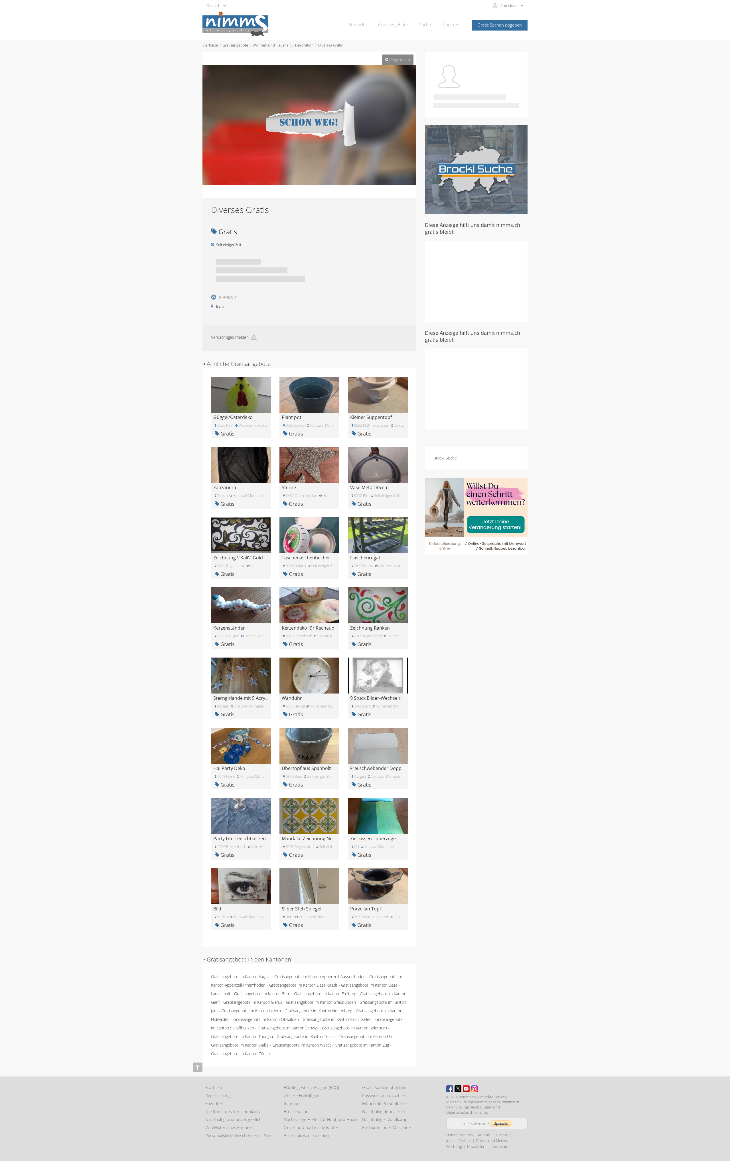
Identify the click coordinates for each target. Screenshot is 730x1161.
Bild (217, 909)
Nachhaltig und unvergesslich (233, 1119)
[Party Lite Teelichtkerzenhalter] (241, 815)
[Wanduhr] (309, 675)
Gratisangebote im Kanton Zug (362, 1045)
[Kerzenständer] (241, 605)
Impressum (499, 1146)
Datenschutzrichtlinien (465, 1112)
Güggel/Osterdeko (233, 417)
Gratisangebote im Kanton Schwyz (288, 1028)
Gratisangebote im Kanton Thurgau (242, 1036)
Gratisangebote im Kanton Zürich (240, 1053)
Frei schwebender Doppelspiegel (385, 768)
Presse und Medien (492, 1140)
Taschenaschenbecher (306, 558)
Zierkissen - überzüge (373, 838)
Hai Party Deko (229, 768)
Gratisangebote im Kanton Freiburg (325, 993)
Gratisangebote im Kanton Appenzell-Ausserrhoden (320, 976)
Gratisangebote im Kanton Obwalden (266, 1019)
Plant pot (291, 417)
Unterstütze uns (459, 1134)
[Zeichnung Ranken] (378, 605)
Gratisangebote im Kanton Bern (262, 993)
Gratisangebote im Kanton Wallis (240, 1045)
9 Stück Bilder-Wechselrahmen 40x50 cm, (394, 698)
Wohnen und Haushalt (272, 45)
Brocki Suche (445, 458)
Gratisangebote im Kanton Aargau (241, 976)
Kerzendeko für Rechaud (308, 628)
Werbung (454, 1146)
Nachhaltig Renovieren (383, 1111)
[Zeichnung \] (241, 534)
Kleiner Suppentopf (371, 417)
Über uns (451, 24)
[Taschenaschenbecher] (309, 534)
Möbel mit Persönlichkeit (385, 1103)
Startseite (358, 24)
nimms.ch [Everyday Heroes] (483, 1096)
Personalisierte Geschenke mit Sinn (238, 1135)
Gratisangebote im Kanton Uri (365, 1036)
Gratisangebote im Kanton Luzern (251, 1010)
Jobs (449, 1140)
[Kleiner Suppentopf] (378, 394)
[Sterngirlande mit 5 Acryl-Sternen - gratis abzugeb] (241, 675)
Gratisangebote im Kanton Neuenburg (318, 1010)
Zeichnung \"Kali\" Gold (238, 558)
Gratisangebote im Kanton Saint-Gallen (337, 1019)
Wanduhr (292, 698)
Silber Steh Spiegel (301, 909)
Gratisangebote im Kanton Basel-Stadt (303, 985)
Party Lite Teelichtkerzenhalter (246, 838)
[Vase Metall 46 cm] (378, 464)
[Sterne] (309, 464)
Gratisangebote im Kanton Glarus (252, 1002)
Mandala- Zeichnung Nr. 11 (310, 838)
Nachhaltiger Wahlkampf (385, 1119)
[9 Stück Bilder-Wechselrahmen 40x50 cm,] (378, 675)
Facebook (449, 1088)
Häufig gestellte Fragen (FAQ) (311, 1087)
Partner (465, 1140)
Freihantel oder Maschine (386, 1127)
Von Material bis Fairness (229, 1127)
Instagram (474, 1088)
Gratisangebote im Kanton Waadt (301, 1045)
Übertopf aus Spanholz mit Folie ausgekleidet (330, 768)
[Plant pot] (309, 394)
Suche (425, 24)
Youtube (466, 1088)
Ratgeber (292, 1103)
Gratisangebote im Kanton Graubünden (321, 1002)
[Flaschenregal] (378, 534)
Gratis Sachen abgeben (499, 25)
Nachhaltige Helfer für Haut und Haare (321, 1119)
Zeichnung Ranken (370, 628)
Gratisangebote (393, 24)
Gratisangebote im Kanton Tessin (306, 1036)
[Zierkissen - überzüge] (378, 815)
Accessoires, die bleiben (306, 1135)
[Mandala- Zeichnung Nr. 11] (309, 815)
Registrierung (218, 1095)
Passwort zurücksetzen (384, 1095)
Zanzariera (224, 487)
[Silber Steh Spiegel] (309, 885)
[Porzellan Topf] (378, 885)
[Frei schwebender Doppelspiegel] (378, 745)
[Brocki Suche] (476, 169)
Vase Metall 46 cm (369, 487)
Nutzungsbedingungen (473, 1107)
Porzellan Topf (365, 909)
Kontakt (484, 1134)
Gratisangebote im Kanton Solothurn (354, 1028)
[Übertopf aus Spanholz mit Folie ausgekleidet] (309, 745)
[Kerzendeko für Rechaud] (309, 605)
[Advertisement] (476, 281)
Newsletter (475, 1146)
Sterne (289, 487)
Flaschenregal (365, 558)
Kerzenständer (229, 628)
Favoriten (214, 1103)
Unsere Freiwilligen (302, 1095)
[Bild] (241, 885)
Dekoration (304, 45)
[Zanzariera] (241, 464)
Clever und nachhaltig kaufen (311, 1127)
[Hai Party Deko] (241, 745)
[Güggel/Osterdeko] (241, 394)
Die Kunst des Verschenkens (232, 1111)
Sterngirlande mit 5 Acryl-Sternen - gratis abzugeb (266, 698)
